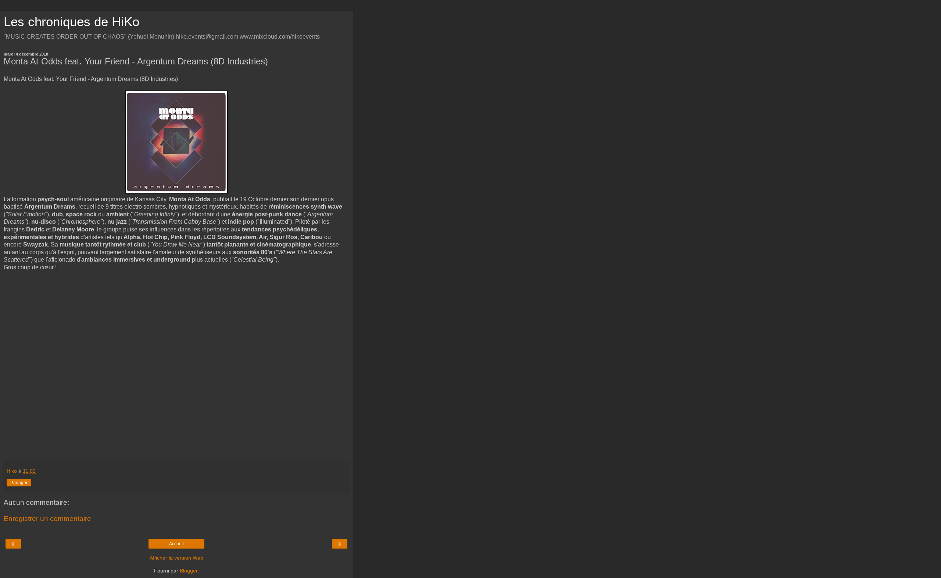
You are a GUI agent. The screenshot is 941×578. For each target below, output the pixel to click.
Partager (19, 482)
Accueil (176, 543)
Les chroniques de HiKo (71, 22)
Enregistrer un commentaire (47, 518)
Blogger (188, 571)
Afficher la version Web (176, 558)
